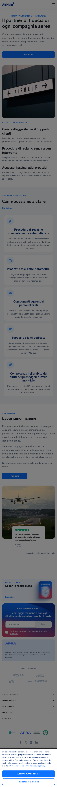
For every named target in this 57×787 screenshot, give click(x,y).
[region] (28, 767)
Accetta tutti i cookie (28, 773)
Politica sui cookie (16, 766)
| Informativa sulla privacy (34, 766)
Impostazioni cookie (28, 781)
